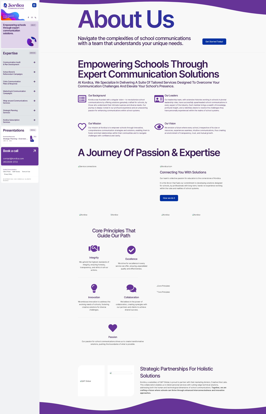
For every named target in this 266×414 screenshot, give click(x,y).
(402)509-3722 (10, 162)
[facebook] (28, 17)
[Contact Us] (32, 156)
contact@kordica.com (13, 158)
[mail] (32, 17)
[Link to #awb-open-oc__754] (34, 5)
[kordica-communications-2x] (13, 4)
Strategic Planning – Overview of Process (18, 139)
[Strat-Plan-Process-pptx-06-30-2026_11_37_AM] (33, 136)
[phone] (35, 17)
